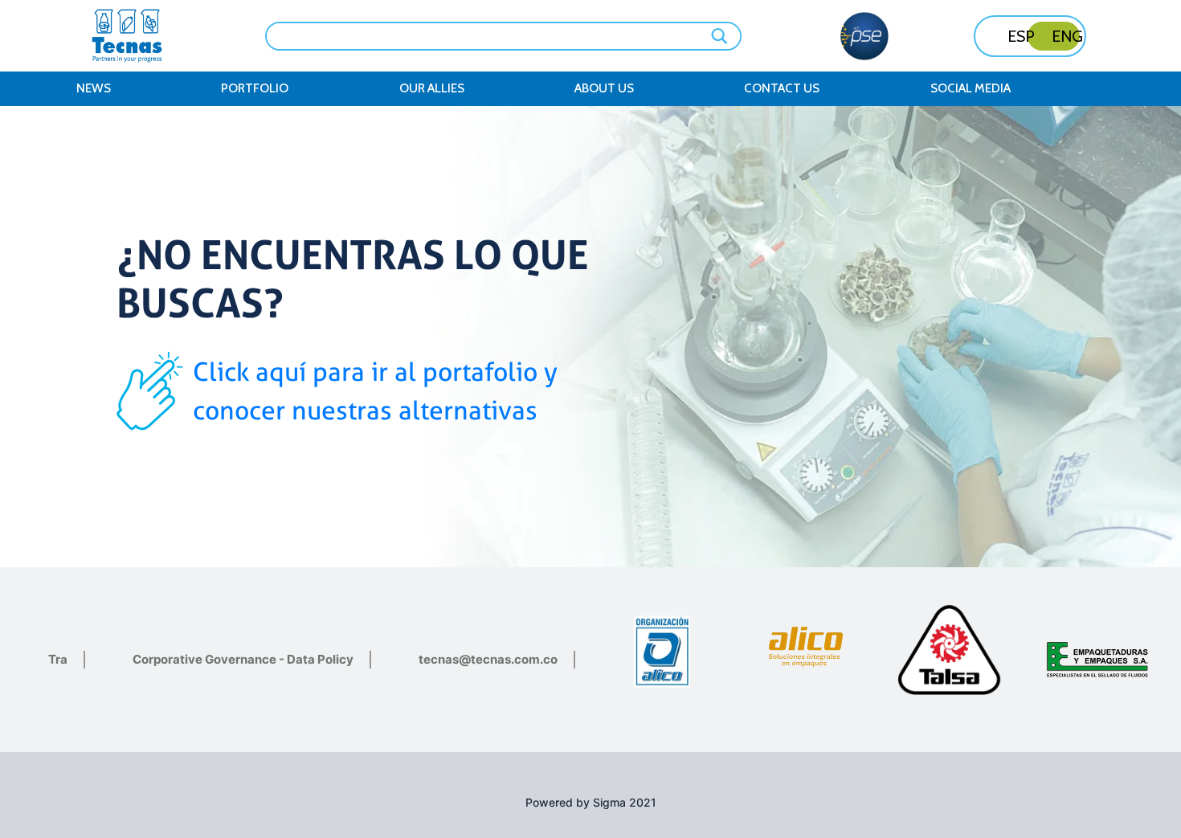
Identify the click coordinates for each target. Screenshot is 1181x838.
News (93, 88)
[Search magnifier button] (720, 36)
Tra (57, 659)
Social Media (970, 88)
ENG (1067, 36)
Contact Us (781, 88)
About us (604, 88)
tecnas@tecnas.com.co (488, 659)
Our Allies (431, 88)
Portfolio (254, 88)
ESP (1021, 36)
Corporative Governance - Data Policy (243, 659)
